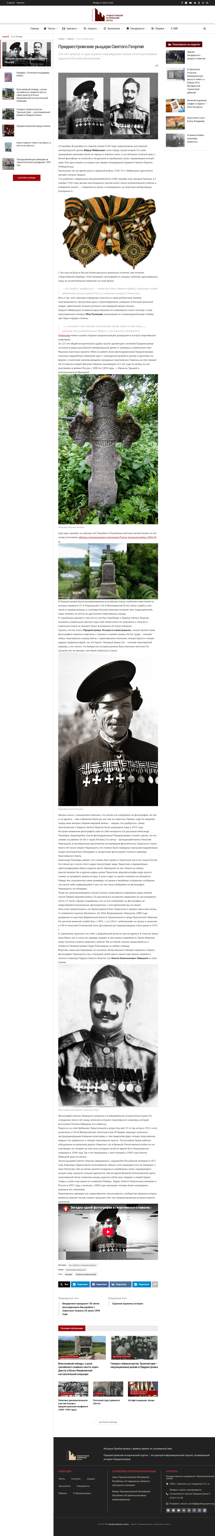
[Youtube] (178, 1510)
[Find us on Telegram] (186, 3)
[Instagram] (199, 1510)
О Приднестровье (82, 1493)
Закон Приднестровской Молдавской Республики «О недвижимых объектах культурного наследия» (131, 1481)
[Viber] (194, 1510)
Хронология (114, 28)
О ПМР (174, 28)
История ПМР (67, 1394)
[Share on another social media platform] (155, 1284)
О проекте (11, 3)
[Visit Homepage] (107, 15)
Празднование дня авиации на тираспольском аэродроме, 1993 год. (34, 162)
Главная (34, 28)
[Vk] (184, 1510)
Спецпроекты (137, 28)
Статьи (99, 1394)
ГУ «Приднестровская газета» (117, 1524)
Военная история (69, 1357)
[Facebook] (168, 1510)
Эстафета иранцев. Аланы (141, 1400)
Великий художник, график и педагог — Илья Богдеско (197, 103)
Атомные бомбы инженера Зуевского (195, 138)
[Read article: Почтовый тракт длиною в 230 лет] (108, 1389)
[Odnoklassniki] (189, 1510)
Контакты (20, 3)
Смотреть (72, 28)
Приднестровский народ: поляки (33, 126)
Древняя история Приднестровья (138, 1393)
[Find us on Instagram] (207, 3)
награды (68, 1274)
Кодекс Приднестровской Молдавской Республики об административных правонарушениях (131, 1495)
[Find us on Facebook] (182, 3)
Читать (51, 28)
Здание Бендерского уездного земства (196, 55)
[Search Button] (205, 28)
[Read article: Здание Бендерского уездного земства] (175, 57)
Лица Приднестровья (85, 39)
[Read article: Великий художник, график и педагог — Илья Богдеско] (175, 105)
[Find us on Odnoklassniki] (199, 3)
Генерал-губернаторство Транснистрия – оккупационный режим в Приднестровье (33, 112)
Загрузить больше (27, 178)
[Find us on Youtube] (190, 3)
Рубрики (159, 28)
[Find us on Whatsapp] (203, 3)
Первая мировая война (86, 1274)
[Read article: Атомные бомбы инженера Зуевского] (175, 140)
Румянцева (64, 335)
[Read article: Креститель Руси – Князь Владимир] (175, 123)
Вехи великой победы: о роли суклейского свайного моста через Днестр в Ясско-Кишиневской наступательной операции (32, 95)
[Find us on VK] (195, 3)
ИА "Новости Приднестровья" (83, 1265)
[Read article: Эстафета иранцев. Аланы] (143, 1389)
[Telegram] (173, 1510)
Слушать (92, 28)
